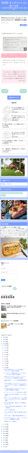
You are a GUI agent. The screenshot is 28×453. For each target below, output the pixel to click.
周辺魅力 (9, 193)
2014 (4, 444)
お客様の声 (23, 25)
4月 (5, 363)
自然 (13, 193)
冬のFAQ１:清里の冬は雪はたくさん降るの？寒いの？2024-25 (16, 306)
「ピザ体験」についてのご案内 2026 (10, 227)
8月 (5, 354)
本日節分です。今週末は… (11, 421)
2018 (4, 435)
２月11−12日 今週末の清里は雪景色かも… (15, 415)
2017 (4, 438)
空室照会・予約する (6, 184)
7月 (5, 356)
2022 (4, 427)
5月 (5, 361)
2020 (4, 431)
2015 (4, 442)
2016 (4, 440)
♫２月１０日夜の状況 (9, 410)
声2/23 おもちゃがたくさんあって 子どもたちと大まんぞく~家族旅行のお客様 (15, 377)
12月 (5, 345)
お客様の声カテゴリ (14, 97)
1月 (5, 424)
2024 (4, 341)
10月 (5, 350)
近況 (21, 193)
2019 (4, 433)
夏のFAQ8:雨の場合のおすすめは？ (16, 313)
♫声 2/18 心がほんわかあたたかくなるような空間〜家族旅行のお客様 (15, 389)
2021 (4, 429)
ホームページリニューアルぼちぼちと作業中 (15, 392)
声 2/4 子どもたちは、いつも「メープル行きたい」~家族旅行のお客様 (15, 418)
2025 (4, 339)
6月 (5, 359)
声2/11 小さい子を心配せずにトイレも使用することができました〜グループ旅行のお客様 (15, 399)
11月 (5, 348)
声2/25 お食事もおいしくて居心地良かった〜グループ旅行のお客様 (14, 370)
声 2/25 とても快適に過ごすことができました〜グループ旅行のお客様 (15, 373)
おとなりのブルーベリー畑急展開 (9, 320)
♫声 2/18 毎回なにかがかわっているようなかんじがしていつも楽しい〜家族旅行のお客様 (15, 385)
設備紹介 (17, 193)
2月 (5, 367)
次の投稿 (4, 91)
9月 (5, 352)
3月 (5, 365)
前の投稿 (23, 91)
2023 (4, 343)
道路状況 (3, 195)
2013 (4, 446)
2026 (4, 337)
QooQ (16, 452)
